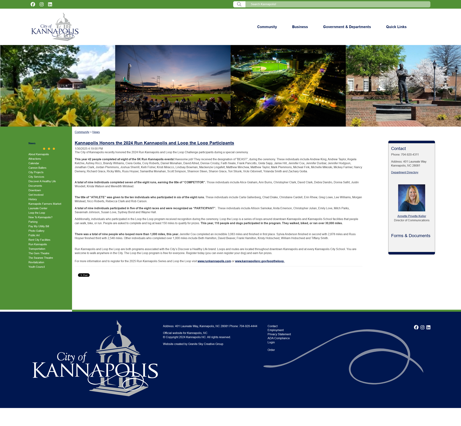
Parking (32, 221)
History (32, 199)
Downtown (34, 190)
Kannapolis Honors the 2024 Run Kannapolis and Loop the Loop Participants (154, 142)
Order (271, 349)
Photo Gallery (36, 230)
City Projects (36, 172)
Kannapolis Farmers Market (44, 203)
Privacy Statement (279, 334)
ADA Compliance (279, 338)
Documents (35, 185)
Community (267, 27)
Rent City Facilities (39, 239)
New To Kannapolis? (40, 217)
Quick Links (396, 27)
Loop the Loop (36, 212)
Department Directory (404, 172)
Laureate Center (37, 208)
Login (271, 342)
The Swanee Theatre (40, 257)
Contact (273, 326)
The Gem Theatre (38, 253)
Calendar (33, 163)
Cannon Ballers (37, 167)
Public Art (34, 235)
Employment (276, 330)
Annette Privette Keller (411, 216)
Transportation (36, 248)
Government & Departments (347, 27)
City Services (36, 176)
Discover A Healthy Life (42, 181)
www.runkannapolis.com (214, 261)
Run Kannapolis (37, 244)
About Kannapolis (38, 154)
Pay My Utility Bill (38, 226)
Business (300, 27)
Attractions (34, 158)
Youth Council (36, 266)
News (31, 143)
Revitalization (36, 262)
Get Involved (35, 194)
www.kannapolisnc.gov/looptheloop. (260, 261)
